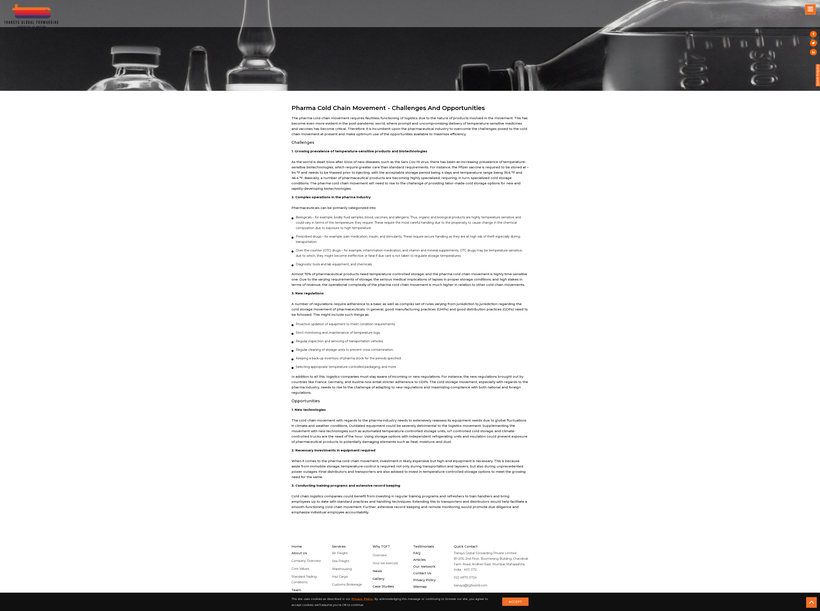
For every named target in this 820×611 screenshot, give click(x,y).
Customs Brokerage (347, 584)
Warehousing (342, 569)
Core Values (300, 569)
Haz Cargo (340, 577)
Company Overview (306, 561)
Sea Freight (340, 561)
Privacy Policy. (362, 599)
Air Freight (340, 553)
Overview (380, 555)
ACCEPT (515, 602)
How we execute (385, 563)
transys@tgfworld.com (471, 585)
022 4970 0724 (465, 577)
